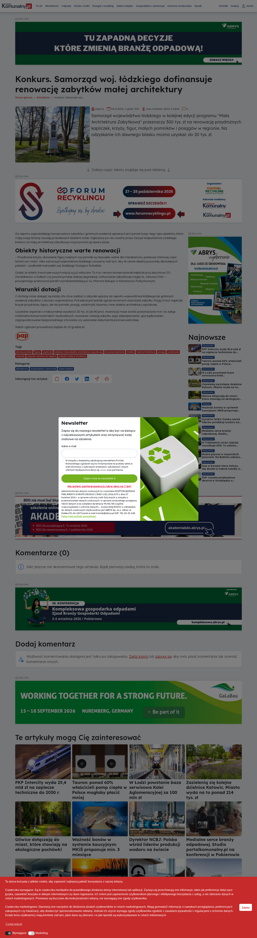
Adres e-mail (68, 446)
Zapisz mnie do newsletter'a (99, 478)
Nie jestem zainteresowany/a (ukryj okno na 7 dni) (99, 486)
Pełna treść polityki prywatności (78, 516)
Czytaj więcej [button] (14, 924)
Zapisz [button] (246, 907)
